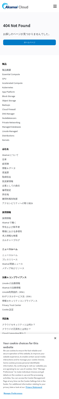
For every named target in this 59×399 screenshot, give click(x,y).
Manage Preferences (13, 393)
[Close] (55, 338)
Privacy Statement (34, 387)
